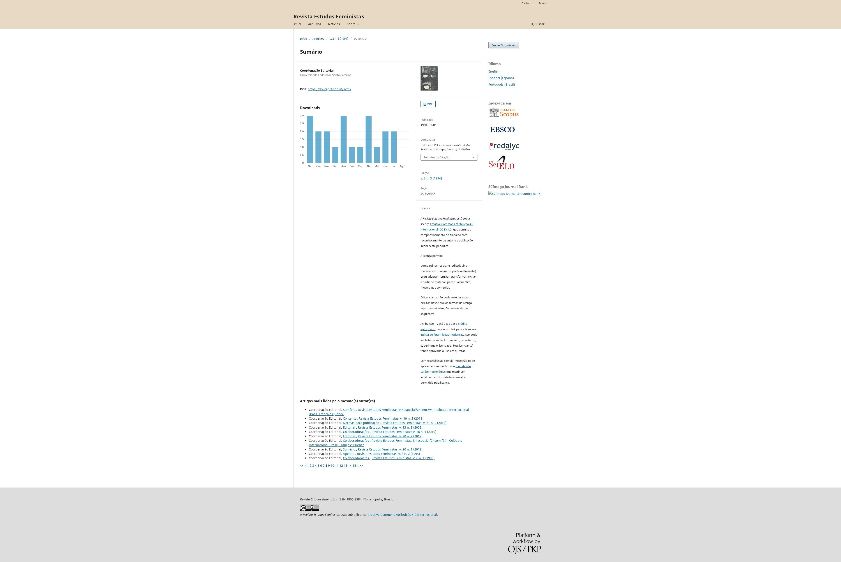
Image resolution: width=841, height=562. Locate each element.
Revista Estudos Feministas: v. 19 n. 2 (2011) (391, 418)
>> (361, 465)
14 (350, 465)
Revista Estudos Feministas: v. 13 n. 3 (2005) (390, 427)
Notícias (334, 24)
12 (341, 465)
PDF (430, 104)
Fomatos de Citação (436, 157)
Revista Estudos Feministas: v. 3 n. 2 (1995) (388, 454)
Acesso (543, 3)
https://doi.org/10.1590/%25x (329, 89)
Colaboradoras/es (356, 432)
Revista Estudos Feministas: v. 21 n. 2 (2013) (414, 423)
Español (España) (501, 78)
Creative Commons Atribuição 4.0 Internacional (402, 514)
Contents (350, 418)
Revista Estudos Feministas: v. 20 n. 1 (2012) (390, 449)
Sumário (349, 410)
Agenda (349, 454)
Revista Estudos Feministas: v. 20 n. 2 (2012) (390, 436)
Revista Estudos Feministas (328, 16)
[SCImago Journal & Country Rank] (514, 193)
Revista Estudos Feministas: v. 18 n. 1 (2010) (404, 432)
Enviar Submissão (503, 45)
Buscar (539, 24)
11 (337, 465)
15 (354, 465)
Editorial (349, 427)
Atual (297, 24)
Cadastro (528, 3)
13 (345, 465)
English (493, 71)
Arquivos (314, 24)
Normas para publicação (361, 423)
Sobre (351, 24)
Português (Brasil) (501, 84)
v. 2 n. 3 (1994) (339, 39)
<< (302, 465)
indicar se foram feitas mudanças (441, 335)
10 (332, 465)
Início (303, 39)
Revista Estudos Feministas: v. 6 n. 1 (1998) (403, 458)
